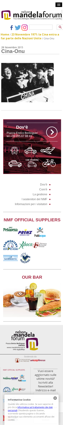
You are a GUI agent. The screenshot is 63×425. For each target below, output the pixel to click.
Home (5, 34)
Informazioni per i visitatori (31, 204)
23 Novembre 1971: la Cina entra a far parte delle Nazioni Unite (30, 36)
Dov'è (43, 184)
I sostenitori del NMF (34, 199)
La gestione (40, 194)
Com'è (43, 189)
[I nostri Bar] (32, 316)
